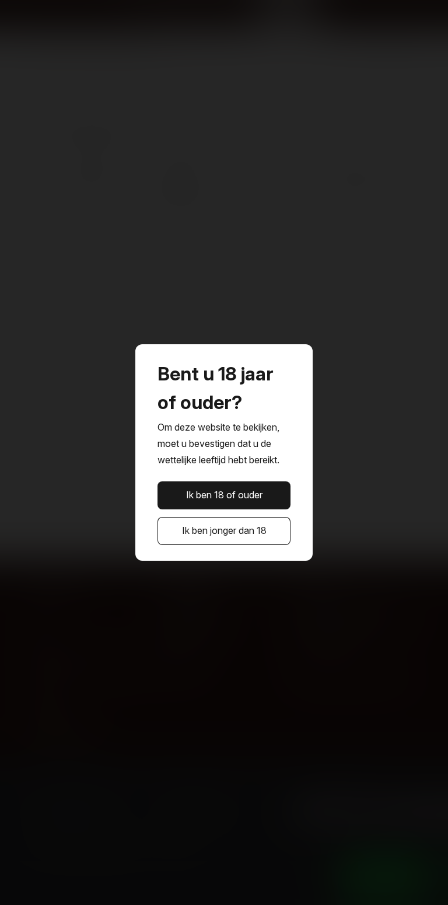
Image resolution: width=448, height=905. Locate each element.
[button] (224, 495)
